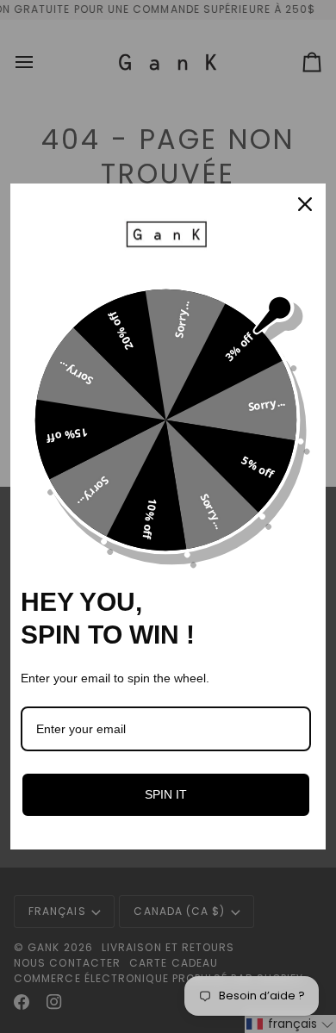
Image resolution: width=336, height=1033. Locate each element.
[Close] (305, 204)
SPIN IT (166, 794)
